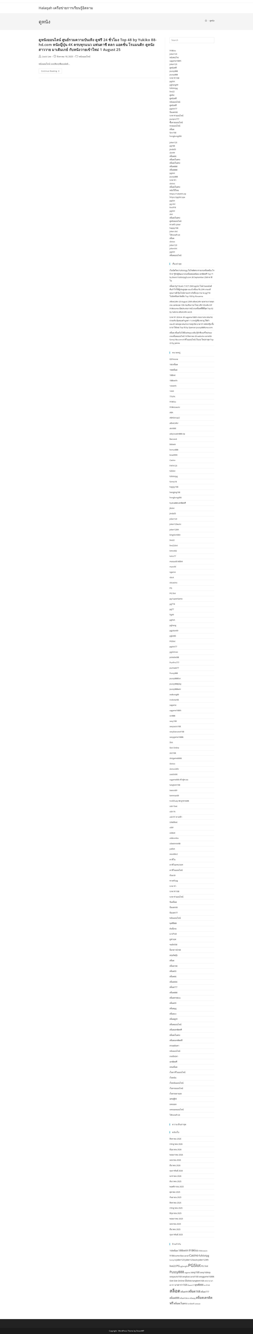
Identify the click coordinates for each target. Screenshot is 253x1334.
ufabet (172, 833)
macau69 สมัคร (176, 561)
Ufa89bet (173, 822)
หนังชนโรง (174, 57)
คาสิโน (172, 859)
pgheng (173, 625)
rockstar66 (174, 699)
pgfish (172, 620)
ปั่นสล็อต (173, 902)
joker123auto (175, 524)
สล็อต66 (173, 156)
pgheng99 (174, 85)
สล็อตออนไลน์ (175, 255)
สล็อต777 (173, 987)
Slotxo (172, 763)
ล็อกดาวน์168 (175, 950)
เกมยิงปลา (174, 1056)
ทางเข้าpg (174, 880)
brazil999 (173, 455)
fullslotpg (174, 88)
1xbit (172, 391)
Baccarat (173, 439)
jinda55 (173, 149)
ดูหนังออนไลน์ (175, 221)
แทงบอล (173, 1104)
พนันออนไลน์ (175, 918)
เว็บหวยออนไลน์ (176, 1088)
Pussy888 (174, 673)
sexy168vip (205, 1272)
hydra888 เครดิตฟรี (178, 503)
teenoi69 (173, 790)
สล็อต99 (173, 1003)
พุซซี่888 (173, 923)
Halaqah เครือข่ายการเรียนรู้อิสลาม (66, 7)
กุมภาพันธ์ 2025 (176, 1234)
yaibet (172, 848)
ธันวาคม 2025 (175, 1181)
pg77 (172, 609)
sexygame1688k (176, 737)
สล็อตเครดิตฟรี (176, 1029)
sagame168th (175, 61)
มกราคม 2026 (175, 1176)
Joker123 (173, 519)
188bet (173, 375)
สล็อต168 (173, 966)
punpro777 (174, 119)
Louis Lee (46, 56)
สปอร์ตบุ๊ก (174, 955)
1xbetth (173, 385)
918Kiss (173, 401)
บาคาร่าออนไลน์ (176, 115)
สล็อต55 (173, 971)
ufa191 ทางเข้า (176, 817)
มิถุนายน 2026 (175, 1149)
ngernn (173, 572)
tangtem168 (175, 785)
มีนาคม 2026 (175, 1165)
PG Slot (173, 593)
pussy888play (175, 684)
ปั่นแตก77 (174, 912)
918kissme (175, 1255)
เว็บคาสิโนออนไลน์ (177, 1072)
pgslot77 (173, 108)
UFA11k (207, 1281)
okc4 (172, 577)
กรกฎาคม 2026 (176, 1144)
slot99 (172, 152)
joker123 (173, 54)
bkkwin (173, 444)
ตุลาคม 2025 (175, 1192)
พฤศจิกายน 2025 (177, 1186)
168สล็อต (173, 370)
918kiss (173, 50)
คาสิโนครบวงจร (176, 864)
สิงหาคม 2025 (175, 1202)
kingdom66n (175, 534)
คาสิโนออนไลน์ (176, 870)
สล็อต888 (173, 166)
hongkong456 (176, 136)
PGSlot (172, 641)
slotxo (172, 183)
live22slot (174, 545)
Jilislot (172, 508)
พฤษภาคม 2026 (176, 1154)
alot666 (173, 428)
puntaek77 (174, 668)
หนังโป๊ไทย (174, 190)
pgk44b (173, 636)
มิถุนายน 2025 (175, 1213)
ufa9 (171, 827)
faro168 (173, 132)
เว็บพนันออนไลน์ (176, 1083)
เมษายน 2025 (175, 1224)
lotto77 (173, 556)
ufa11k (172, 811)
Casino (172, 460)
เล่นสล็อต (173, 1067)
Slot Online (174, 747)
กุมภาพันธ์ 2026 (176, 1170)
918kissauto (175, 407)
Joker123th (203, 1259)
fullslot (172, 471)
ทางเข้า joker (175, 224)
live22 (172, 91)
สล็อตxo (173, 1013)
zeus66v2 (174, 854)
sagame (173, 705)
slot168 (173, 753)
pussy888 (174, 71)
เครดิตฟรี (173, 1061)
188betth (173, 380)
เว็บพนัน (173, 1077)
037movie (174, 359)
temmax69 (174, 795)
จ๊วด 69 (172, 875)
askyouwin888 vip (177, 433)
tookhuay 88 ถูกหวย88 (179, 800)
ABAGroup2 (175, 417)
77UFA (172, 396)
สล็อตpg (173, 1008)
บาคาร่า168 (174, 78)
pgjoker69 (174, 630)
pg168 (172, 145)
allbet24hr (174, 423)
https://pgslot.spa (177, 197)
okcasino (173, 582)
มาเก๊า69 (173, 934)
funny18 (173, 481)
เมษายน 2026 (175, 1160)
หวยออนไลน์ (175, 125)
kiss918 (173, 207)
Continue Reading (51, 72)
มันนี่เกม (173, 928)
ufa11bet (173, 806)
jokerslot (173, 248)
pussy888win (175, 689)
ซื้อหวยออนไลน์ (176, 122)
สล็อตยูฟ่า (174, 1019)
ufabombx (174, 838)
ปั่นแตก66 (174, 112)
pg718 (172, 604)
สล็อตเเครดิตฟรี (176, 1040)
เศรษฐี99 (173, 1099)
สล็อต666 (173, 982)
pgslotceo (174, 652)
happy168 (174, 228)
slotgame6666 (176, 758)
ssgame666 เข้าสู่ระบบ (179, 779)
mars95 (173, 566)
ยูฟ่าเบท (173, 939)
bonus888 (174, 449)
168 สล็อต (174, 364)
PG (171, 588)
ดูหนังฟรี (173, 67)
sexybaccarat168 (177, 731)
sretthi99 (173, 774)
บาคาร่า (173, 180)
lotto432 (173, 550)
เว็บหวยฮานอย (176, 1093)
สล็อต (172, 129)
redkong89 (174, 694)
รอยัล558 (173, 944)
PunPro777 (174, 662)
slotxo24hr (174, 769)
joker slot (174, 231)
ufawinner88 (175, 843)
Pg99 (172, 614)
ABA (171, 412)
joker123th (174, 529)
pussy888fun (175, 678)
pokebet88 (174, 657)
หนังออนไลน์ (84, 56)
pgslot (172, 81)
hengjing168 (175, 492)
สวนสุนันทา (174, 1045)
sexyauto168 (175, 726)
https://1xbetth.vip (178, 193)
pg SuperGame (176, 598)
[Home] (206, 20)
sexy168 (173, 721)
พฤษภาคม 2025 (176, 1218)
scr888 (172, 715)
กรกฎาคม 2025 (176, 1208)
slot (171, 214)
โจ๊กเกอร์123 (175, 235)
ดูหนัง (212, 20)
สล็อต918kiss (175, 997)
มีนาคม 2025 (175, 1229)
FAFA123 (173, 465)
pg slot (172, 204)
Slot (171, 742)
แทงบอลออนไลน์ (177, 1109)
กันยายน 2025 (175, 1197)
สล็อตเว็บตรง (175, 159)
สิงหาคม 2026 (175, 1138)
